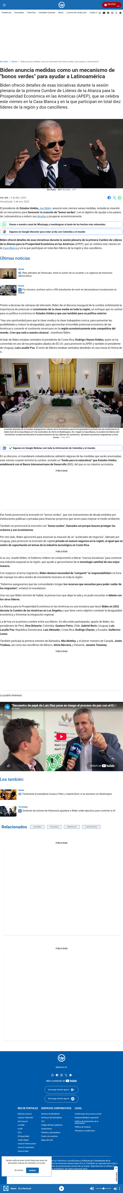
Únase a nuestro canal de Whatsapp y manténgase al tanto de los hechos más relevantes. (57, 224)
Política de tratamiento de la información (86, 1122)
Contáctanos (46, 1129)
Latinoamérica (91, 827)
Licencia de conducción (76, 13)
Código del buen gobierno (51, 1125)
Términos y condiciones (85, 1131)
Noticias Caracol (25, 1114)
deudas (41, 216)
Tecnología (23, 807)
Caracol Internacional (27, 1144)
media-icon (61, 1188)
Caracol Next (23, 1151)
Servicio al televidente (50, 1114)
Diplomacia (72, 827)
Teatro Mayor (23, 1140)
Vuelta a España (96, 13)
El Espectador (23, 1136)
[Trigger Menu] (4, 5)
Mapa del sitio (47, 1140)
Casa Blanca (10, 248)
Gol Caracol (22, 1121)
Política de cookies (83, 1127)
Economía (54, 827)
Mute (92, 1188)
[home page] (61, 5)
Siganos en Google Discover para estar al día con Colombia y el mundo (47, 231)
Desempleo (19, 13)
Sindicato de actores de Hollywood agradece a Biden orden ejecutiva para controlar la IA (68, 810)
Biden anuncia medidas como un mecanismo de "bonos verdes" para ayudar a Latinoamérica (60, 62)
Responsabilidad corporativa (87, 1118)
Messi (60, 13)
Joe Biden (37, 827)
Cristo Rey (31, 13)
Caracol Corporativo (26, 1147)
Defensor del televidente (51, 1118)
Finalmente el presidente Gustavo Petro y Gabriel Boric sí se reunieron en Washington (67, 794)
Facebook (109, 199)
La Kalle (21, 1125)
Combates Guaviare (47, 13)
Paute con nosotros (49, 1136)
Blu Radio (4, 62)
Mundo (14, 62)
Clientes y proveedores (50, 1133)
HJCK (20, 1129)
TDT (43, 1121)
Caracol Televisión (25, 1118)
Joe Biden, (45, 208)
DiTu (20, 1133)
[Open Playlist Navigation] (119, 1188)
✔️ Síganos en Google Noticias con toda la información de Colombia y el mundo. (52, 448)
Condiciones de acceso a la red (88, 1114)
